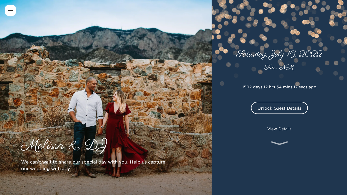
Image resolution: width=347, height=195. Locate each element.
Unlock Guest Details (279, 107)
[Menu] (10, 10)
